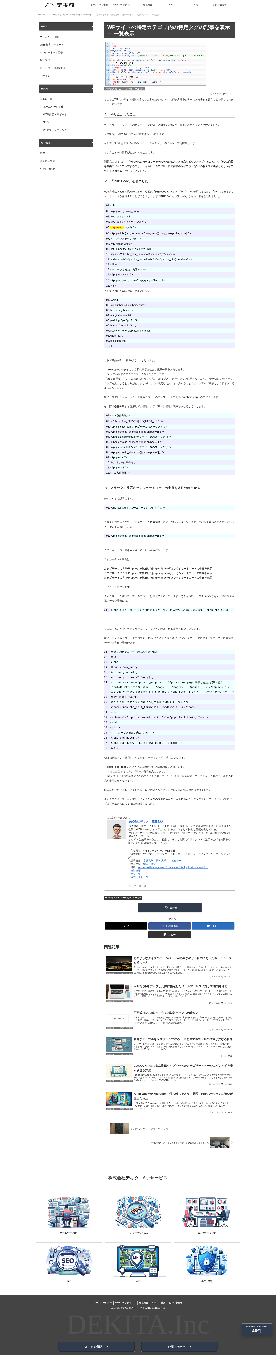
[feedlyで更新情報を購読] (140, 886)
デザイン (45, 75)
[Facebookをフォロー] (135, 886)
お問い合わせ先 (139, 877)
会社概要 (135, 870)
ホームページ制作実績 (52, 68)
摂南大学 (161, 860)
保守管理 (45, 60)
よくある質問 (47, 161)
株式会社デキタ (137, 1308)
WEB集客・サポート (52, 44)
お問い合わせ (169, 907)
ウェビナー (175, 860)
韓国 (145, 864)
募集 (163, 1302)
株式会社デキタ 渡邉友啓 (145, 821)
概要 (42, 153)
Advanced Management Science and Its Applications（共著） (173, 867)
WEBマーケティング (55, 130)
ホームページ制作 (50, 36)
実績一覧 (135, 874)
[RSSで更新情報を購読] (145, 886)
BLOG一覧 (46, 99)
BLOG (154, 1302)
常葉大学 (148, 860)
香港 (153, 864)
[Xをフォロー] (130, 886)
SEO (46, 122)
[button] (169, 934)
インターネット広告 (51, 52)
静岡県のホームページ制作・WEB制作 (124, 897)
